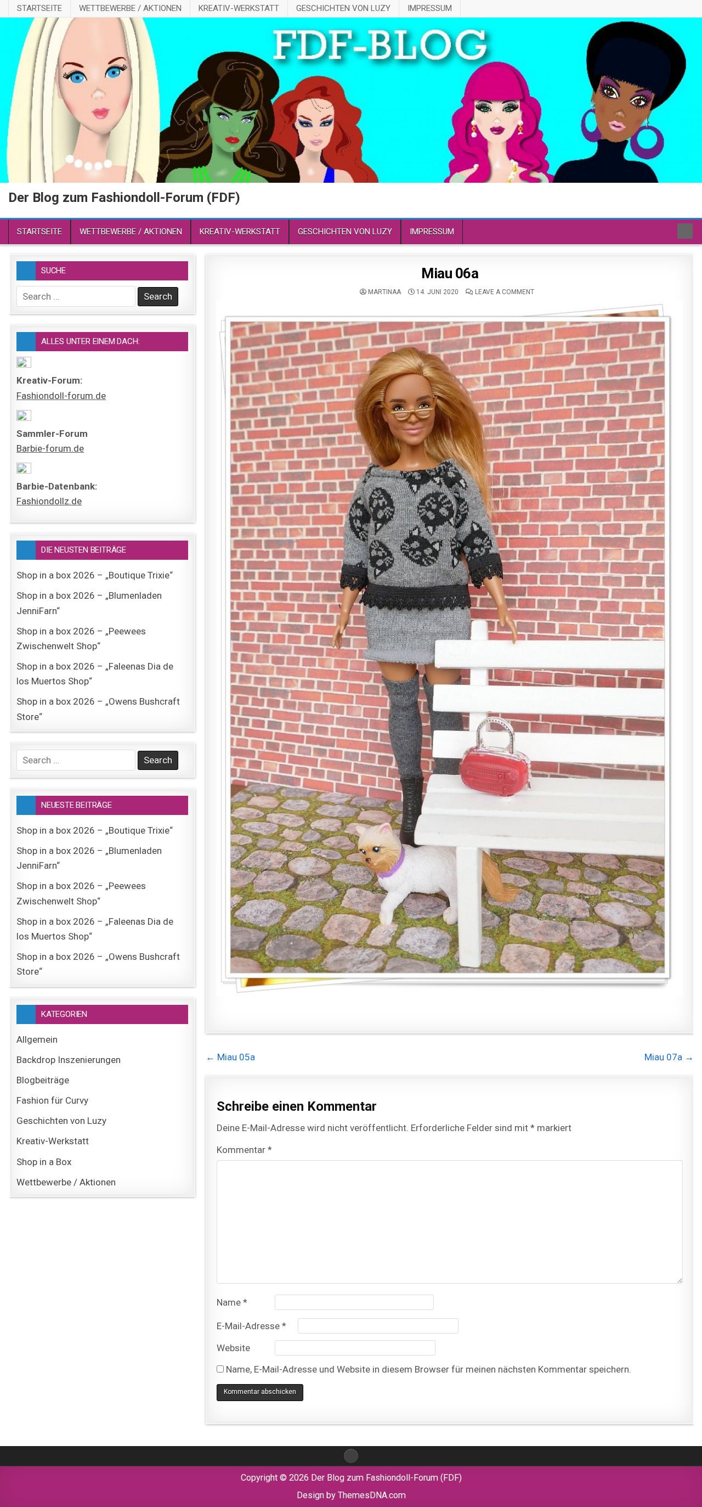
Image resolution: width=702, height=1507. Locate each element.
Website (233, 1347)
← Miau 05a (230, 1056)
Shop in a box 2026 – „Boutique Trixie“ (94, 575)
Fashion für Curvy (52, 1100)
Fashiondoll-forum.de (61, 395)
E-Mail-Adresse (251, 1325)
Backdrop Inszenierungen (68, 1059)
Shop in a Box (43, 1161)
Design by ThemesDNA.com (351, 1495)
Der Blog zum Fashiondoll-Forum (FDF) (124, 197)
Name (232, 1302)
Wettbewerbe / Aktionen (130, 8)
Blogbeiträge (42, 1080)
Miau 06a (449, 273)
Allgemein (37, 1039)
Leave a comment (504, 292)
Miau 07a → (669, 1056)
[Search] (685, 231)
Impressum (429, 8)
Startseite (39, 8)
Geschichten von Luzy (343, 8)
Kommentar (244, 1149)
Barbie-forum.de (50, 448)
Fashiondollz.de (49, 501)
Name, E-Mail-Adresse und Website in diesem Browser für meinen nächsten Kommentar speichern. (428, 1369)
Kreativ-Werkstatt (239, 8)
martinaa (384, 292)
